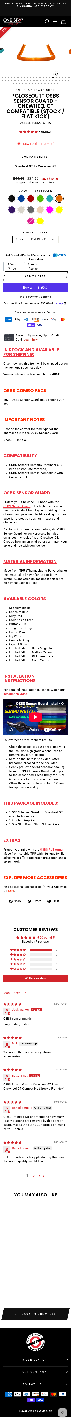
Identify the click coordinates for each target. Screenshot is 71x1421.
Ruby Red (31, 198)
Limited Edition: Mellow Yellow (59, 210)
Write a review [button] (35, 978)
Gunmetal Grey (31, 210)
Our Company (34, 1372)
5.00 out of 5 (46, 937)
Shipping (21, 182)
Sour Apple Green (40, 198)
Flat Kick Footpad (43, 239)
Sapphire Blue (21, 198)
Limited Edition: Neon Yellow (40, 221)
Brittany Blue (50, 198)
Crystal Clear (40, 210)
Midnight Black (12, 198)
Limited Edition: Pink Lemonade (31, 221)
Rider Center (34, 1359)
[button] (28, 132)
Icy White (21, 210)
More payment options (35, 296)
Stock (20, 239)
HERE (55, 374)
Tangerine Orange (59, 198)
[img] (12, 1004)
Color (35, 191)
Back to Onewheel (38, 1314)
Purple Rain (12, 210)
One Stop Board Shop (35, 90)
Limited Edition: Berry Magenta (50, 210)
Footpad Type (35, 232)
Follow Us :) (34, 1384)
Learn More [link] (36, 259)
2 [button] (34, 1176)
